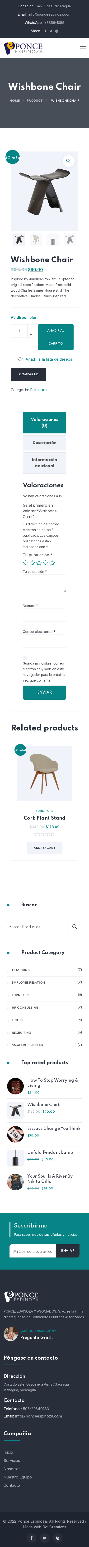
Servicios (12, 1460)
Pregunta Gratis (36, 1338)
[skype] (57, 1538)
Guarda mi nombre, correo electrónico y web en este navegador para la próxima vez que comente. (44, 671)
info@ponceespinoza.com (49, 14)
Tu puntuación (37, 555)
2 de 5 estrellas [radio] (32, 563)
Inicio (8, 1452)
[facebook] (31, 1538)
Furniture (38, 389)
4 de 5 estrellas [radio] (45, 563)
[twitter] (44, 1538)
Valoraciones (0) (44, 423)
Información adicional (44, 463)
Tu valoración (35, 572)
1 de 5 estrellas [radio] (25, 563)
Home (15, 100)
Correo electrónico (39, 632)
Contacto (12, 1485)
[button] (69, 161)
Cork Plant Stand (45, 818)
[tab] (44, 422)
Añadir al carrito (55, 337)
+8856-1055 (54, 22)
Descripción (44, 443)
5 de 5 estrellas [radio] (52, 563)
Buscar (29, 905)
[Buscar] (76, 926)
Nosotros (12, 1468)
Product (35, 100)
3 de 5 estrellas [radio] (39, 563)
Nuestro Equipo (18, 1477)
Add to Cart (45, 848)
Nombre (30, 606)
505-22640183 (36, 1408)
